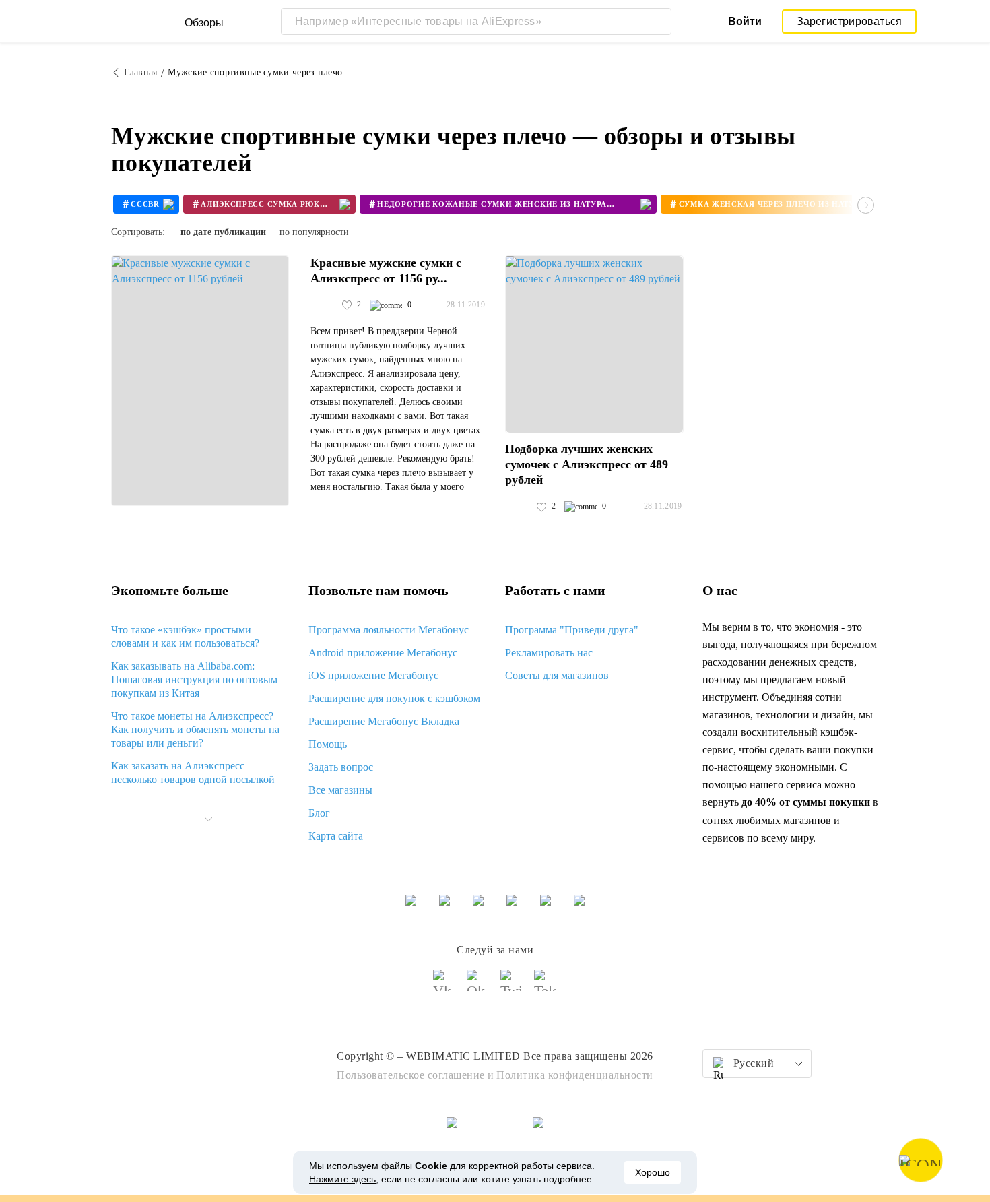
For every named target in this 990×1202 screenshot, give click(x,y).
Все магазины (340, 790)
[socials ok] (478, 986)
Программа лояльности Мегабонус (388, 629)
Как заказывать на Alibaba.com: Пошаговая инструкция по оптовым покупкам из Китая (194, 679)
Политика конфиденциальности (574, 1075)
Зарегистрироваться (849, 21)
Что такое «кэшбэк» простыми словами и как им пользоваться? (185, 636)
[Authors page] (324, 305)
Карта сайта (335, 836)
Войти (745, 21)
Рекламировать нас (549, 652)
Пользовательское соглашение (411, 1075)
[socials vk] (444, 986)
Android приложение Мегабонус (382, 652)
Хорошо (652, 1172)
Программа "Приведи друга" (571, 629)
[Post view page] (200, 380)
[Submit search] (658, 21)
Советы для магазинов (557, 675)
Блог (319, 813)
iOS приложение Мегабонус (373, 675)
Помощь (327, 744)
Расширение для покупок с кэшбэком (394, 698)
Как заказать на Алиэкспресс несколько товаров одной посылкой (193, 772)
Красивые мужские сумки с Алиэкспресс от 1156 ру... (385, 270)
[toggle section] (208, 819)
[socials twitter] (512, 986)
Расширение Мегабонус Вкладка (383, 721)
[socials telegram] (545, 986)
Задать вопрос (340, 767)
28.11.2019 (466, 304)
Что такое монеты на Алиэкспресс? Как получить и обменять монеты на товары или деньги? (195, 729)
